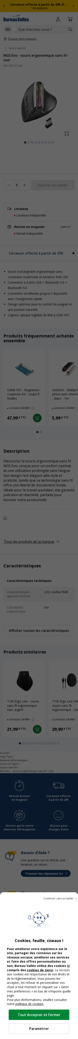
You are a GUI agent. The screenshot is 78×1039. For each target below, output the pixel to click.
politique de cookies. (29, 1004)
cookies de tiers (39, 970)
